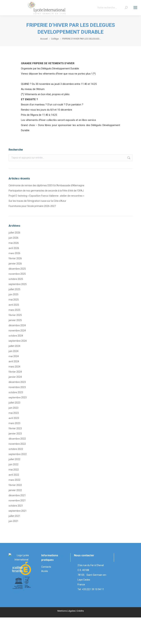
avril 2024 (14, 361)
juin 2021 (13, 521)
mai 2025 (14, 299)
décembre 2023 (17, 382)
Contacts (46, 566)
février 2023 (15, 428)
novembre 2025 (17, 273)
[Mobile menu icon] (135, 7)
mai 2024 (14, 356)
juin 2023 (13, 407)
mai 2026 (14, 243)
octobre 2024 (16, 335)
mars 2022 (14, 480)
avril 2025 (14, 304)
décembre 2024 (17, 325)
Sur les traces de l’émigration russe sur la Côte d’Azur (37, 201)
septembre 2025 (18, 284)
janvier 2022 (15, 490)
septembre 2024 (18, 340)
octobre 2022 (16, 449)
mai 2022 (14, 469)
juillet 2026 (14, 232)
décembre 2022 (17, 438)
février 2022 (15, 485)
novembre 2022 (17, 443)
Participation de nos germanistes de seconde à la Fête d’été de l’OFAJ (46, 190)
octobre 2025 (16, 279)
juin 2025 (13, 294)
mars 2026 (14, 253)
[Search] (126, 7)
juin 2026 (13, 237)
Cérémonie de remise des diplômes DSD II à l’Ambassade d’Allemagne (46, 185)
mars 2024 (14, 366)
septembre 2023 (18, 397)
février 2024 (15, 371)
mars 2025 (14, 310)
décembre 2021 (17, 495)
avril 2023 (14, 418)
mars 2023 (14, 423)
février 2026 (15, 258)
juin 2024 (13, 351)
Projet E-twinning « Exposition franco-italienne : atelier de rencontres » (46, 195)
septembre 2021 (18, 510)
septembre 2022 (18, 454)
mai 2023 (14, 413)
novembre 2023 (17, 387)
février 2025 (15, 315)
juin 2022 (13, 464)
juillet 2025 (14, 289)
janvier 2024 (15, 377)
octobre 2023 (16, 392)
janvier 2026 (15, 263)
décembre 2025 (17, 268)
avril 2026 (14, 248)
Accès (44, 571)
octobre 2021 (16, 505)
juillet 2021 (14, 516)
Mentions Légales (66, 611)
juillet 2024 (14, 346)
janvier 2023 (15, 433)
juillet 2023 (14, 402)
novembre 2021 (17, 500)
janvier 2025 (15, 320)
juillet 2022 (14, 459)
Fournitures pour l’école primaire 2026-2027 (32, 206)
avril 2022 (14, 474)
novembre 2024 (17, 330)
